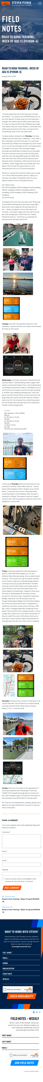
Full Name (8, 953)
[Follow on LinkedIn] (33, 1012)
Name (5, 851)
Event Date (7, 974)
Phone (5, 963)
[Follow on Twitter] (39, 1012)
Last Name (7, 1042)
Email (4, 860)
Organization (8, 969)
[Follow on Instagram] (37, 1012)
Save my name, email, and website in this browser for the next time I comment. (20, 880)
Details (6, 979)
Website (5, 870)
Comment (6, 832)
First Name (7, 1036)
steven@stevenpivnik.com (21, 946)
